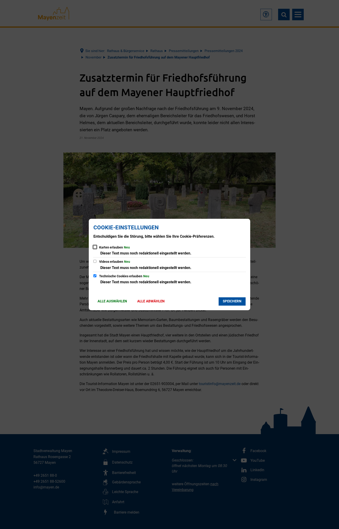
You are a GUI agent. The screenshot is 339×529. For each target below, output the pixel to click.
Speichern (232, 301)
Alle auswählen (112, 301)
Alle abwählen (151, 301)
